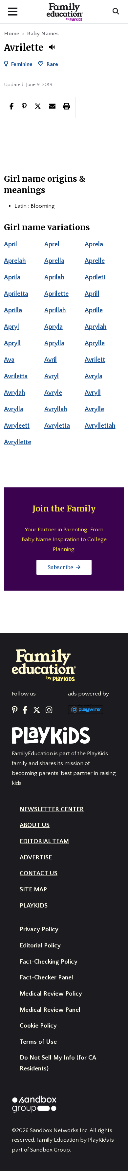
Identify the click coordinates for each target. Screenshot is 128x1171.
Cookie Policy (38, 1025)
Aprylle (95, 343)
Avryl (51, 376)
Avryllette (17, 442)
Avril (50, 359)
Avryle (53, 392)
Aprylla (54, 343)
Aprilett (95, 277)
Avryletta (57, 425)
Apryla (53, 326)
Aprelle (95, 260)
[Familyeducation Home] (44, 665)
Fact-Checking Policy (48, 961)
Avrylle (94, 409)
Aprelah (15, 260)
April (10, 244)
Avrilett (95, 359)
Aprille (94, 310)
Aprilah (54, 277)
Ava (9, 359)
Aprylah (96, 326)
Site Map (33, 889)
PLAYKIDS (34, 905)
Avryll (93, 392)
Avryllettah (100, 425)
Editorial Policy (40, 945)
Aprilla (13, 310)
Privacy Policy (39, 929)
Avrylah (14, 392)
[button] (52, 47)
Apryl (11, 326)
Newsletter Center (52, 809)
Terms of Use (38, 1041)
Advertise (36, 857)
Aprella (54, 260)
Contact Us (38, 873)
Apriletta (16, 293)
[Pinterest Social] (14, 710)
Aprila (12, 277)
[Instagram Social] (49, 710)
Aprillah (55, 310)
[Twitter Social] (36, 710)
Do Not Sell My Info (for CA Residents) (58, 1063)
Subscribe (61, 567)
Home (11, 33)
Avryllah (55, 409)
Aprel (51, 244)
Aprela (94, 244)
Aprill (92, 293)
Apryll (12, 343)
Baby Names (43, 33)
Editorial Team (44, 841)
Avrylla (13, 409)
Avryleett (17, 425)
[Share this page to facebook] (12, 107)
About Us (35, 825)
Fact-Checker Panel (46, 977)
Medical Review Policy (51, 993)
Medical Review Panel (50, 1009)
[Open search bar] (116, 12)
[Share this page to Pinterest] (24, 107)
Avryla (93, 376)
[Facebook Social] (25, 710)
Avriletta (16, 376)
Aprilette (56, 293)
